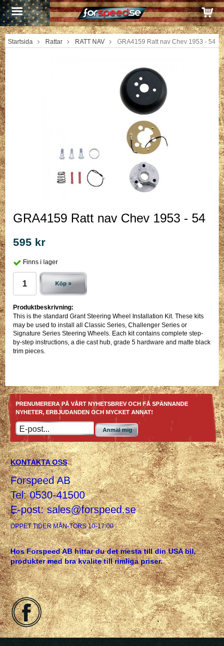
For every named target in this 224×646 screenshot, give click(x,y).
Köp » (63, 283)
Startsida (20, 41)
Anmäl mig (117, 430)
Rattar (54, 41)
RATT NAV (90, 41)
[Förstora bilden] (112, 128)
